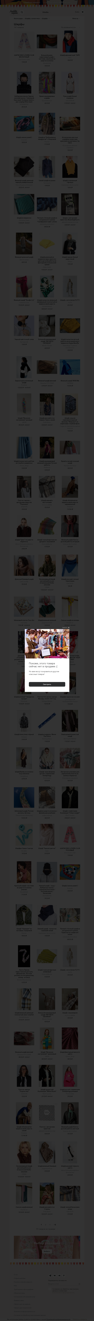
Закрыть (64, 627)
